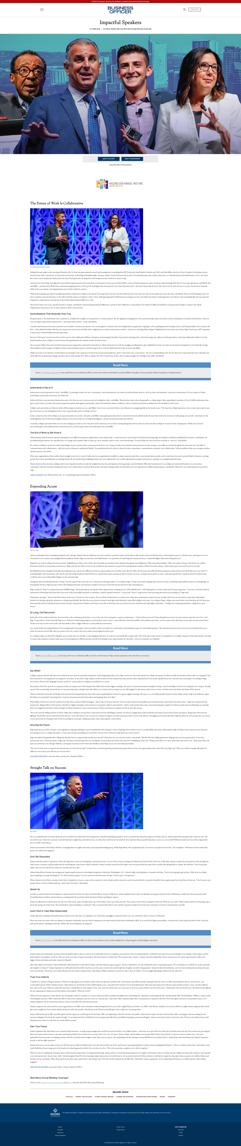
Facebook (181, 1129)
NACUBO (60, 1129)
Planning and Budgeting (124, 1096)
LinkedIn (180, 1135)
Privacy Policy (120, 1129)
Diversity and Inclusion (84, 1096)
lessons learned (57, 1083)
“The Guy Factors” (47, 940)
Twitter (181, 1132)
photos (69, 1083)
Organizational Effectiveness (146, 1096)
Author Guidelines (60, 1135)
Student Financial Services (104, 1096)
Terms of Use (120, 1127)
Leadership (171, 1096)
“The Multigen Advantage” (50, 373)
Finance (162, 1096)
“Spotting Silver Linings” (49, 656)
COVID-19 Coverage (120, 1)
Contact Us (60, 1132)
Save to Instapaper (132, 159)
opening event (46, 1083)
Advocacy (69, 1096)
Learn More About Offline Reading (120, 165)
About (60, 1127)
